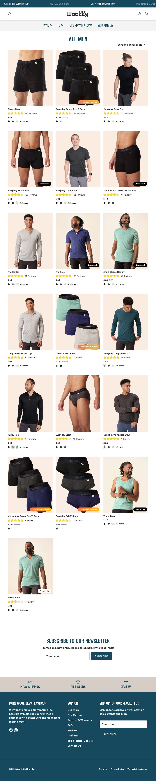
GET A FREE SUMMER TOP (16, 3)
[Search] (9, 14)
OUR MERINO (105, 25)
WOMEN (47, 25)
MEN (60, 25)
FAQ (70, 725)
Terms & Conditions (137, 769)
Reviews (73, 730)
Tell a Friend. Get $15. (81, 740)
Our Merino (75, 715)
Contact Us (74, 745)
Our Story (73, 710)
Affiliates (73, 735)
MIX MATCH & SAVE (81, 25)
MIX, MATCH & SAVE (59, 3)
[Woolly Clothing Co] (78, 14)
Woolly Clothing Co (25, 769)
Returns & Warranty (80, 720)
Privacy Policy (117, 769)
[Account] (139, 14)
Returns (103, 769)
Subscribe (101, 656)
